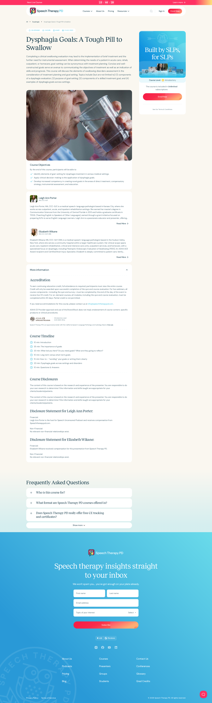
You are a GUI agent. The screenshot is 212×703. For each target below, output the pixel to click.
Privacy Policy (32, 698)
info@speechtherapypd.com (100, 304)
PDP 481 (110, 325)
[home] (46, 11)
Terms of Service (48, 698)
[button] (87, 11)
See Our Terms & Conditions (162, 109)
